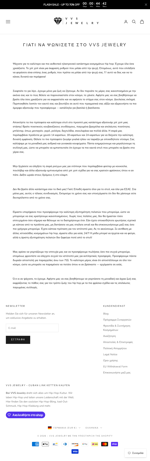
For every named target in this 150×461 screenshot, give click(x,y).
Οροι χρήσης (110, 360)
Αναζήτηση (109, 336)
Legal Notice (110, 354)
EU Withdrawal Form (115, 366)
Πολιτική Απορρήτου (115, 348)
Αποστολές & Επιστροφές (118, 342)
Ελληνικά (92, 427)
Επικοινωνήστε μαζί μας (117, 372)
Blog (105, 313)
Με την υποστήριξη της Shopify (90, 436)
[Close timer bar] (146, 4)
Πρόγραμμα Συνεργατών (117, 319)
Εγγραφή (18, 339)
